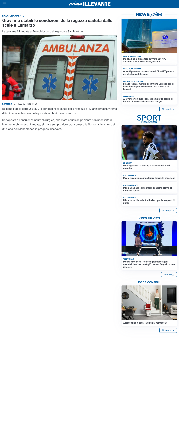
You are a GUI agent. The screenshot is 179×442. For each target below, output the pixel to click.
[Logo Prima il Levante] (89, 4)
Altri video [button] (169, 274)
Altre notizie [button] (168, 109)
